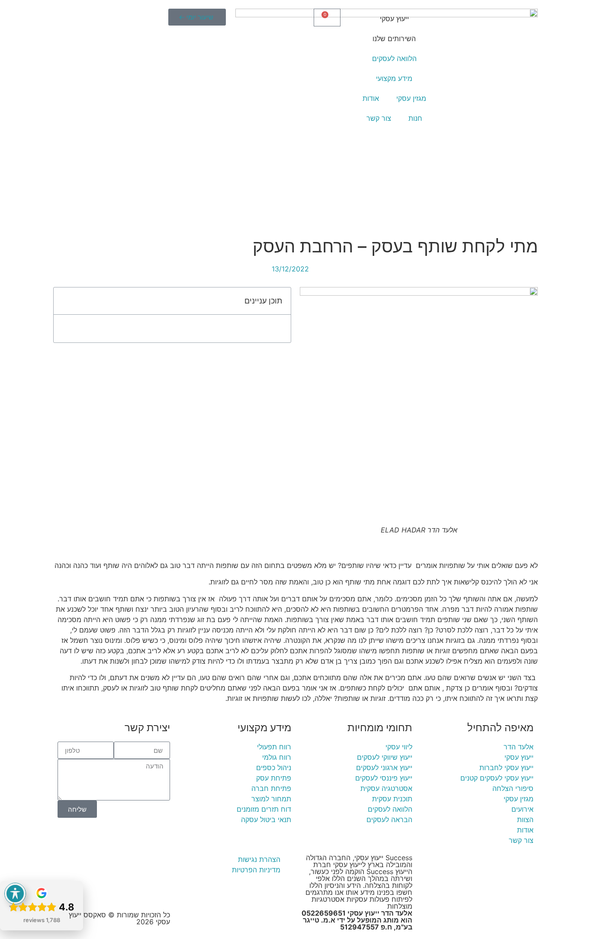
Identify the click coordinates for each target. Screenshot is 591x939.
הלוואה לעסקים (394, 58)
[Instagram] (111, 865)
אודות (371, 98)
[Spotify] (159, 889)
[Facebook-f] (135, 865)
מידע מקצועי (394, 78)
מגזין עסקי (411, 98)
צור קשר (378, 118)
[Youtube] (159, 865)
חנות (415, 118)
